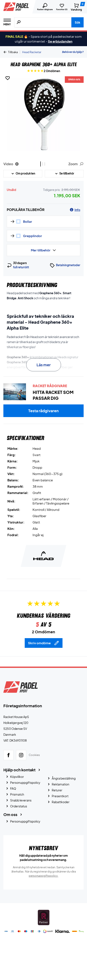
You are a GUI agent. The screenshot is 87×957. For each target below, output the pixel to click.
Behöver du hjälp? (73, 52)
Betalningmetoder (68, 265)
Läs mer (44, 364)
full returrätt (21, 267)
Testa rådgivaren (43, 410)
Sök (77, 22)
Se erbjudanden (60, 41)
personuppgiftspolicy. (43, 875)
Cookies (34, 755)
